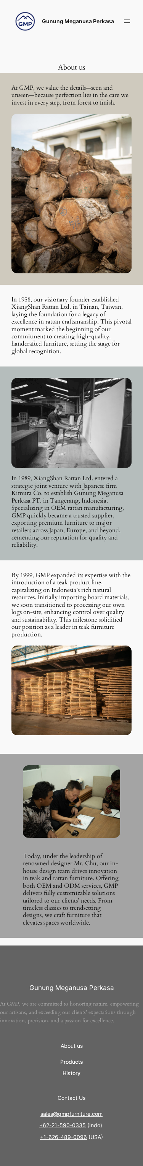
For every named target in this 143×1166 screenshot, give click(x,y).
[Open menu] (127, 21)
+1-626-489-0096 (63, 1137)
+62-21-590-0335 (62, 1125)
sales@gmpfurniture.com (71, 1113)
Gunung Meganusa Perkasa (78, 21)
